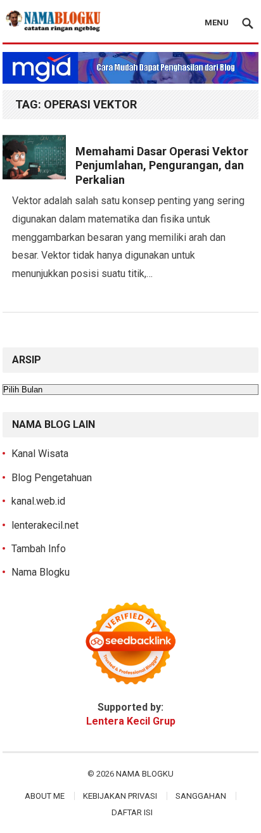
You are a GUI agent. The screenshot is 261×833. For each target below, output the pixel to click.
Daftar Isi (132, 812)
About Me (45, 796)
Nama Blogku (40, 572)
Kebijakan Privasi (120, 796)
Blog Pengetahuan (51, 478)
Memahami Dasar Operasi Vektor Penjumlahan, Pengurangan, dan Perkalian (161, 165)
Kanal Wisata (39, 454)
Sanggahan (200, 796)
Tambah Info (38, 549)
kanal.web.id (38, 501)
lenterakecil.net (45, 525)
